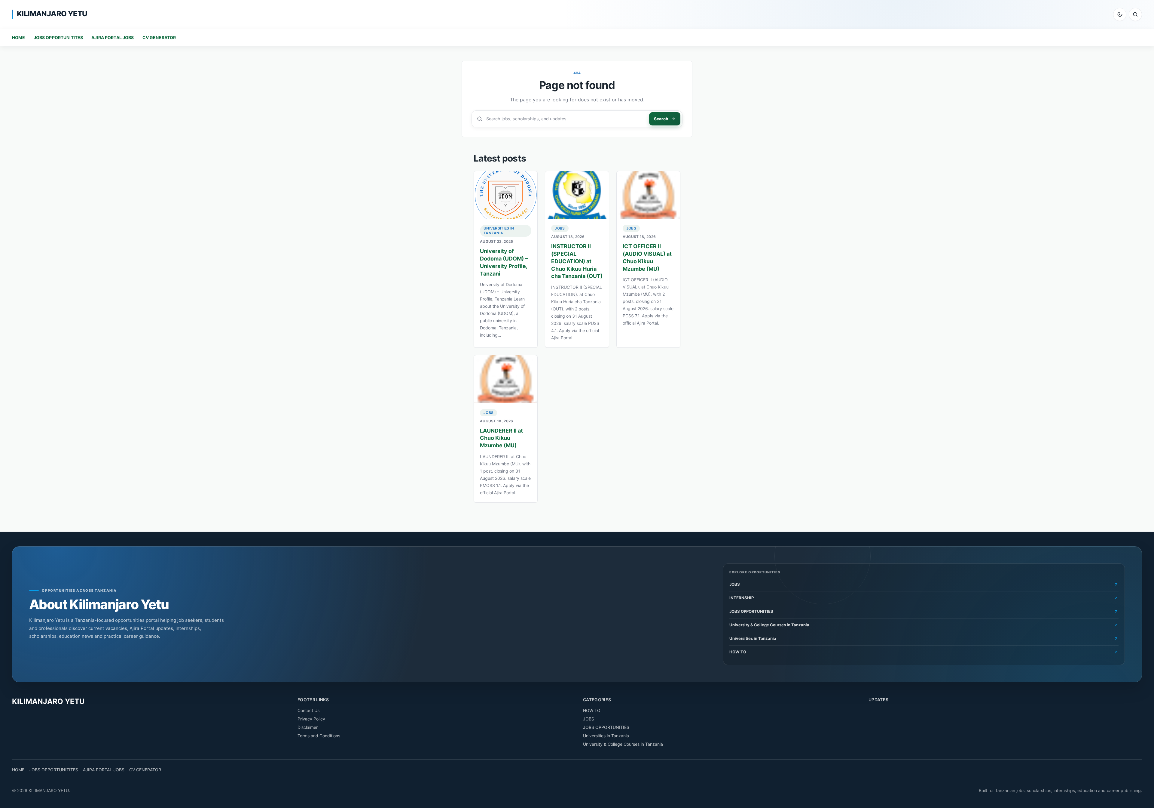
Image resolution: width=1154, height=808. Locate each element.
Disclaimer (308, 727)
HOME (18, 37)
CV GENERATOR (159, 37)
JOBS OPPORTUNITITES (58, 37)
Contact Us (308, 710)
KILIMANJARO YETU (52, 13)
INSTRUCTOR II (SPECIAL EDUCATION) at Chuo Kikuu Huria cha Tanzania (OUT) (577, 261)
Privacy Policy (311, 718)
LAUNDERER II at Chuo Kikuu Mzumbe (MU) (501, 438)
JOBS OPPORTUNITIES (606, 727)
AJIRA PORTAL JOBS (112, 37)
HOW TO (591, 710)
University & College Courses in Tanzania (623, 744)
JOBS (560, 228)
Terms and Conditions (319, 735)
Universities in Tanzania (499, 230)
